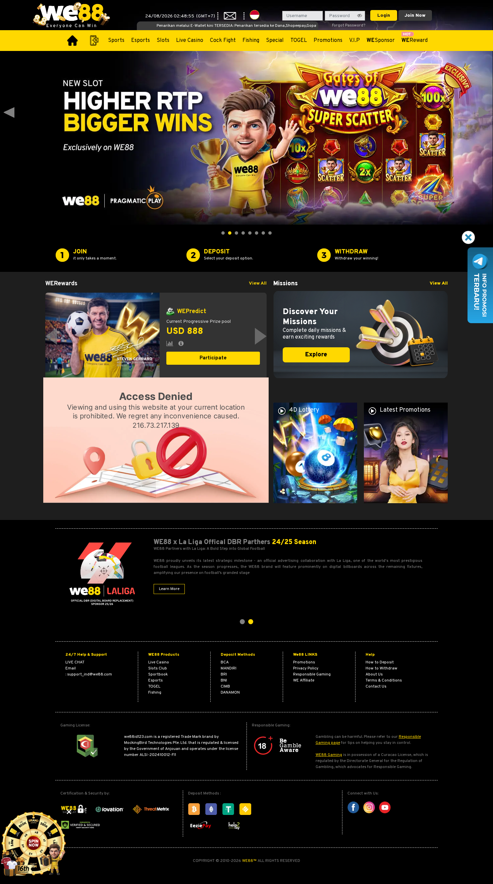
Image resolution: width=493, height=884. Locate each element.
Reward (414, 40)
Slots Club (157, 668)
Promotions (328, 40)
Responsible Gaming (312, 674)
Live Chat (75, 662)
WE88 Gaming (329, 755)
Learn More (169, 589)
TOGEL (298, 40)
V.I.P (354, 40)
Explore (316, 355)
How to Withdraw (381, 668)
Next (484, 112)
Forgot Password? (348, 25)
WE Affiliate (303, 680)
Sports (116, 40)
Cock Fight (223, 40)
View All (258, 283)
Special (275, 40)
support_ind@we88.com (89, 674)
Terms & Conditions (384, 680)
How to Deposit (380, 662)
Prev (9, 112)
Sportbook (158, 674)
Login (383, 15)
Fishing (250, 40)
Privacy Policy (305, 668)
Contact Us (376, 686)
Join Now (415, 15)
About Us (374, 674)
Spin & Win (213, 360)
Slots (163, 40)
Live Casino (189, 40)
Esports (140, 40)
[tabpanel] (156, 336)
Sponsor (381, 40)
